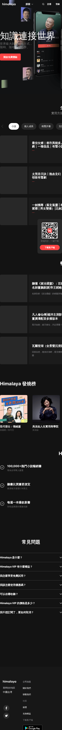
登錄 (58, 4)
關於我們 (27, 688)
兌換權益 (27, 713)
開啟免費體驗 (10, 57)
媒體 (25, 707)
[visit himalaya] (9, 4)
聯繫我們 (27, 694)
